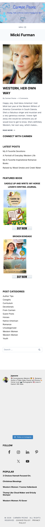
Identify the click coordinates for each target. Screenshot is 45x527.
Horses (6, 317)
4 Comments (23, 98)
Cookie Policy (23, 520)
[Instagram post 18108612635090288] (22, 422)
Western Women (10, 331)
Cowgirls (7, 300)
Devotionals (8, 307)
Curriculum (8, 303)
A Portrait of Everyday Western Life (19, 155)
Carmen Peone (10, 98)
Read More (9, 130)
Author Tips (8, 296)
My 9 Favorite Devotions (14, 151)
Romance (7, 324)
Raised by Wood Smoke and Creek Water (22, 168)
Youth (5, 338)
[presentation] (22, 64)
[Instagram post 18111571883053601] (22, 399)
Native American (10, 321)
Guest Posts (8, 314)
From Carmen (9, 310)
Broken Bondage (22, 236)
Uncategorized (9, 328)
